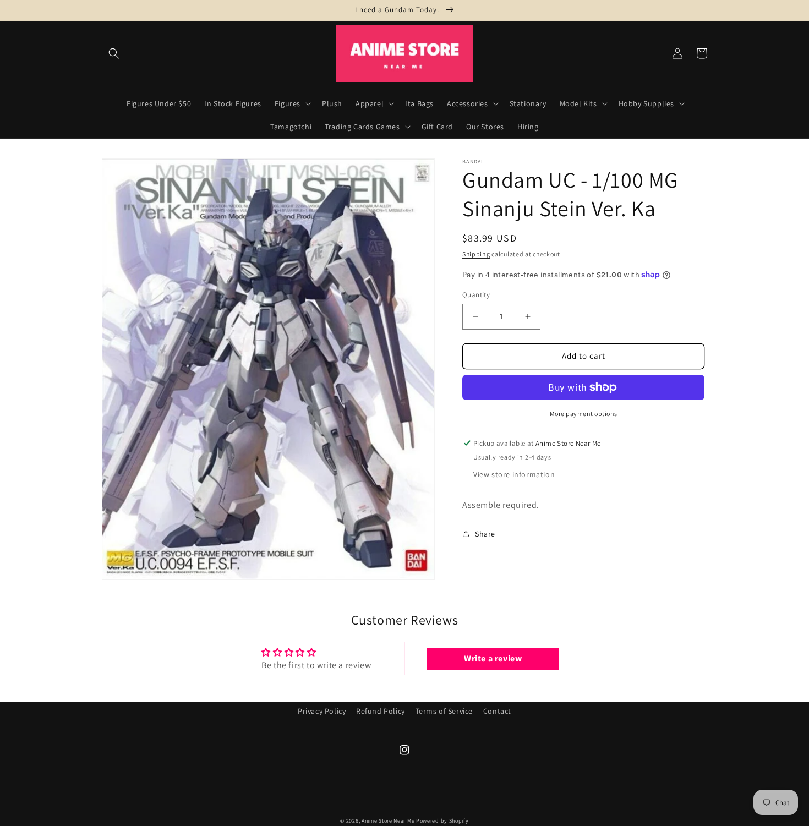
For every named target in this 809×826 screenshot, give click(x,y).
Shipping (476, 254)
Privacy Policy (322, 711)
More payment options (583, 413)
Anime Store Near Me (388, 820)
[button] (114, 53)
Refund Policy (380, 711)
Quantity (476, 294)
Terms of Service (444, 711)
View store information (514, 474)
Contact (497, 711)
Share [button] (485, 534)
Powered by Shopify (442, 820)
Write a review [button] (493, 658)
